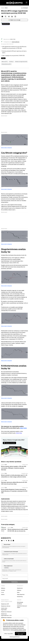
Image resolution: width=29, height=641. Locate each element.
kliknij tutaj (23, 428)
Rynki (6, 8)
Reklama (3, 588)
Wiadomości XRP (5, 604)
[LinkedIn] (12, 16)
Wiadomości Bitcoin (5, 606)
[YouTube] (2, 16)
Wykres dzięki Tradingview (6, 147)
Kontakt (3, 590)
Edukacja (19, 590)
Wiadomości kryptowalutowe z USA (6, 614)
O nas (2, 592)
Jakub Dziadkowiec (15, 41)
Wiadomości (20, 588)
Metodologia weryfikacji (20, 603)
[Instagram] (15, 16)
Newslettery (20, 596)
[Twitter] (5, 16)
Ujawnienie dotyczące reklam (22, 606)
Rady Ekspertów (20, 594)
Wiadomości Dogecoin (6, 617)
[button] (14, 546)
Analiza (2, 8)
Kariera (2, 594)
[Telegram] (9, 16)
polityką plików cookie (20, 630)
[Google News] (13, 540)
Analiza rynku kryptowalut (4, 608)
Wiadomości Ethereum (6, 611)
